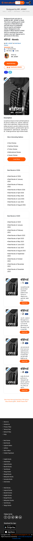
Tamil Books (7, 469)
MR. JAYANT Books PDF (21, 401)
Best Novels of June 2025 (16, 244)
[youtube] (16, 517)
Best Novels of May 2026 (16, 196)
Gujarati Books (8, 464)
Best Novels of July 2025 (16, 247)
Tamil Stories (7, 503)
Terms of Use (7, 429)
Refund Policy (7, 432)
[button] (18, 2)
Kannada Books (8, 479)
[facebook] (5, 517)
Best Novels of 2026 (14, 176)
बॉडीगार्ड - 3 (24, 341)
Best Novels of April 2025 (16, 238)
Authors (6, 448)
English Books (7, 459)
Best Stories (7, 440)
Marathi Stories (8, 493)
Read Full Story (11, 63)
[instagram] (9, 517)
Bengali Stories (8, 498)
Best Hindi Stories (9, 399)
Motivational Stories (14, 152)
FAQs (5, 434)
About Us (6, 422)
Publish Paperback (9, 453)
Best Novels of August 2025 (17, 251)
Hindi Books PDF (20, 399)
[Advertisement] (16, 411)
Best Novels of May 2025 (16, 241)
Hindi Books (7, 461)
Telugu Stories (7, 505)
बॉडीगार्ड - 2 (24, 312)
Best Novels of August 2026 (17, 205)
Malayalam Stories (9, 500)
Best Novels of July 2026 (16, 202)
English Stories (8, 495)
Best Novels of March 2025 (16, 235)
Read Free (24, 303)
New (26, 283)
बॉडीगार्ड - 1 (24, 281)
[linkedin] (20, 517)
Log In (28, 3)
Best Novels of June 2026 (16, 199)
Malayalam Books (8, 476)
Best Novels (7, 443)
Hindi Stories (7, 488)
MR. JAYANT (9, 43)
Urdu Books (7, 481)
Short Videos (7, 450)
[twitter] (12, 517)
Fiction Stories (12, 149)
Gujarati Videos (8, 445)
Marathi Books (8, 466)
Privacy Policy (7, 427)
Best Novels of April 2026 (16, 193)
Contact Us (7, 424)
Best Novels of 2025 (14, 222)
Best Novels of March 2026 (16, 190)
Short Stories (12, 143)
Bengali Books (7, 474)
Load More (16, 159)
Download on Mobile (16, 67)
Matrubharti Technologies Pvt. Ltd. (21, 534)
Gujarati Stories (8, 490)
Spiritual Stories (13, 146)
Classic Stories (12, 155)
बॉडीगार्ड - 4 (24, 370)
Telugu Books (7, 471)
